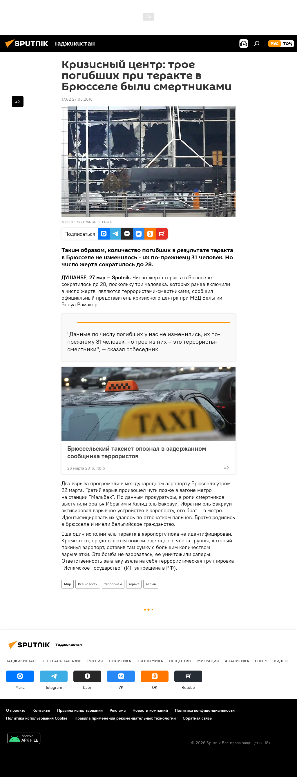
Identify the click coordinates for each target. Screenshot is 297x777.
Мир (67, 584)
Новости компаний (150, 710)
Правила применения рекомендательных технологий (125, 718)
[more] (226, 467)
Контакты (41, 710)
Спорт (261, 660)
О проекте (16, 710)
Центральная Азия (61, 660)
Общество (180, 660)
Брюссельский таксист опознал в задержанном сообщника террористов (136, 452)
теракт (134, 584)
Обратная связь (197, 718)
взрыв (151, 584)
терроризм (113, 584)
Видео (281, 660)
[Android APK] (24, 739)
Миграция (208, 660)
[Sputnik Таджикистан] (28, 48)
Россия (95, 660)
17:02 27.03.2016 (77, 99)
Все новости (87, 584)
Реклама (118, 710)
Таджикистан (21, 660)
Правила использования (80, 710)
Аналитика (237, 660)
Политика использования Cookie (37, 718)
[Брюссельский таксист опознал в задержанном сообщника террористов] (148, 404)
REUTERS (72, 222)
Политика (120, 660)
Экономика (150, 660)
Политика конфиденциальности (205, 710)
